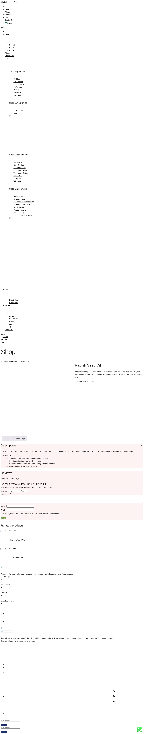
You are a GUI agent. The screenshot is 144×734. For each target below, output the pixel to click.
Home (3, 361)
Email (3, 510)
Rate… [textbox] (23, 491)
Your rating (5, 491)
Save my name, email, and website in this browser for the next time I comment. (32, 514)
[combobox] (23, 491)
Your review (6, 494)
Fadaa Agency (12, 709)
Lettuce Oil (17, 540)
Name (3, 506)
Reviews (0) (20, 439)
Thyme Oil (17, 557)
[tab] (8, 438)
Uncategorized (10, 361)
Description (8, 439)
